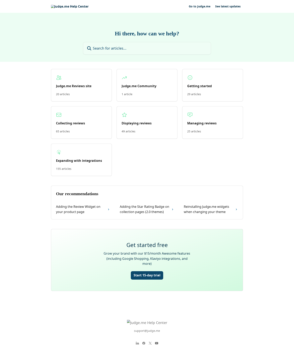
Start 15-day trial (147, 275)
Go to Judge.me (199, 6)
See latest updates (228, 6)
